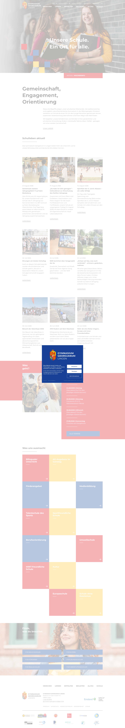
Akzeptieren (74, 366)
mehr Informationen (74, 376)
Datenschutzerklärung (51, 380)
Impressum (45, 380)
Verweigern (74, 371)
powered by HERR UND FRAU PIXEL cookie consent (73, 380)
